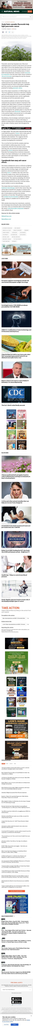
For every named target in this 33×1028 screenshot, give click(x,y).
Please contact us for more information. (10, 631)
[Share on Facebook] (6, 32)
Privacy (3, 1009)
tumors (9, 172)
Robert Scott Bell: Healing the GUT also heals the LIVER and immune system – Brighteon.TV (16, 551)
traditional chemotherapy (8, 188)
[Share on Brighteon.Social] (3, 32)
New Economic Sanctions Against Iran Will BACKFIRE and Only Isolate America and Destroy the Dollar (16, 972)
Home (3, 22)
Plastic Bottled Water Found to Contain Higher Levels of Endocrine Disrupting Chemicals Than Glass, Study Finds (15, 876)
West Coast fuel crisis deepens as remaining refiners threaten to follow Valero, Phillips (14, 851)
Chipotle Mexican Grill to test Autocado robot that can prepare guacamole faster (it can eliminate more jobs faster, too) (16, 356)
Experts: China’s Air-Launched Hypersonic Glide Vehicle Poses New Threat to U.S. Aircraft (15, 797)
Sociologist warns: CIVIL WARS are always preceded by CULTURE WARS (15, 306)
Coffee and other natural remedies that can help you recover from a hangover (15, 502)
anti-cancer (15, 35)
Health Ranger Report (7, 916)
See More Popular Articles (16, 891)
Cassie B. (9, 28)
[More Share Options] (12, 32)
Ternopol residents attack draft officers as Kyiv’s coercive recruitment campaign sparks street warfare (15, 768)
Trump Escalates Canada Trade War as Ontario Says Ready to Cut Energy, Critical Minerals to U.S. (16, 866)
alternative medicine (8, 35)
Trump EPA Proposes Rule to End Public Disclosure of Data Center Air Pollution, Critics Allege (16, 871)
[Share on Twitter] (9, 32)
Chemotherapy (13, 36)
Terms (6, 1009)
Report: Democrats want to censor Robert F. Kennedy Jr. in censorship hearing (15, 381)
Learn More (6, 1024)
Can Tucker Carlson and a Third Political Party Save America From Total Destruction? (16, 949)
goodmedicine (5, 37)
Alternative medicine (10, 22)
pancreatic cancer (5, 38)
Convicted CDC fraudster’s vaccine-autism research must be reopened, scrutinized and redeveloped (16, 831)
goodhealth (29, 36)
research (24, 38)
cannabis (8, 36)
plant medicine (19, 38)
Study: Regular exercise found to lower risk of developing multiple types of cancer (16, 600)
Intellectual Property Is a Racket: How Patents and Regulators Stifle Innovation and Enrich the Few (14, 856)
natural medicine (23, 37)
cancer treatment (17, 230)
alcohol (10, 150)
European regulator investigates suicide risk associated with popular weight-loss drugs (15, 281)
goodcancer (23, 36)
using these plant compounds (15, 208)
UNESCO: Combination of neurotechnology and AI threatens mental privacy (16, 330)
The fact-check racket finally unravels (13, 405)
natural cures (16, 37)
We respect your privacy (16, 992)
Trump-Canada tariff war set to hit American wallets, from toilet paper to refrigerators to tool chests (15, 886)
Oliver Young (10, 328)
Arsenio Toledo (10, 303)
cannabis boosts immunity (11, 196)
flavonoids (18, 36)
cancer (17, 133)
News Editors (10, 403)
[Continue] (30, 989)
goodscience (11, 37)
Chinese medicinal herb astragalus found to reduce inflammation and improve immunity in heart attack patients (16, 476)
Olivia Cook (10, 278)
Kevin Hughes (10, 352)
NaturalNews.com (6, 219)
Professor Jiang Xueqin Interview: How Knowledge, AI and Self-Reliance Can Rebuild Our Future (16, 965)
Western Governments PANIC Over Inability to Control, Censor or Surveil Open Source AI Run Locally (16, 941)
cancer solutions (21, 35)
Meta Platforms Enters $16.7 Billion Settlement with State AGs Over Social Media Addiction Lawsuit (15, 788)
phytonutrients (12, 38)
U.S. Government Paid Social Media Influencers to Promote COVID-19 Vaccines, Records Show (16, 861)
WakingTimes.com (6, 216)
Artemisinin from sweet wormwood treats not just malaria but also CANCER (16, 526)
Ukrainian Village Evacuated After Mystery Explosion (14, 792)
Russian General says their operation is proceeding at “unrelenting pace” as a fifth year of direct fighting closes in (16, 806)
